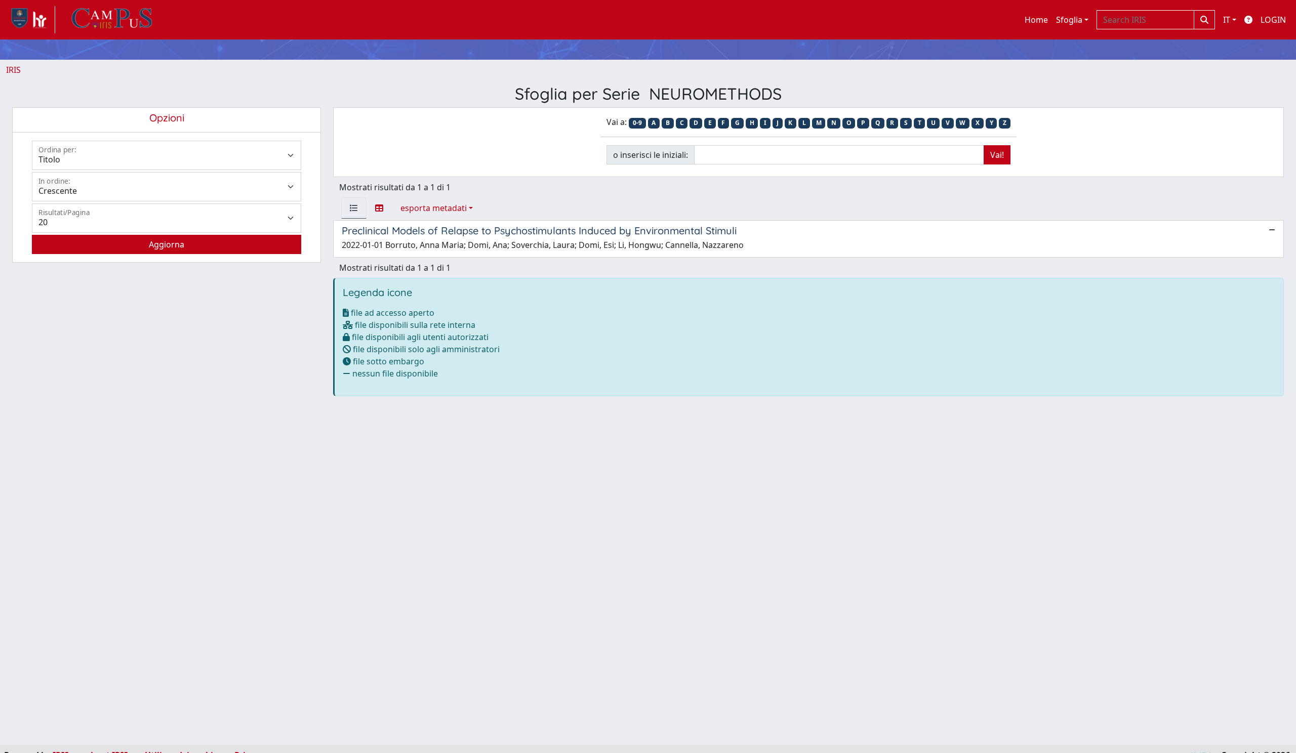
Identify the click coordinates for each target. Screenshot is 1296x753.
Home (1036, 19)
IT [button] (1226, 19)
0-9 (637, 122)
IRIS (13, 69)
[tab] (354, 208)
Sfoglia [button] (1069, 19)
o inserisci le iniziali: (650, 154)
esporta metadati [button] (433, 208)
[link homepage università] (111, 19)
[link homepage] (30, 19)
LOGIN (1273, 19)
